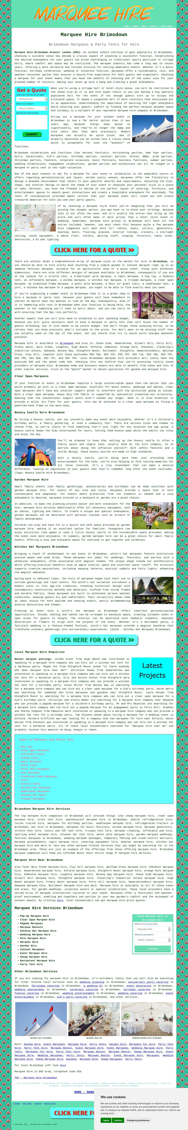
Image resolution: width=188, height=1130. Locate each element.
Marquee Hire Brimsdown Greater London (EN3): (48, 52)
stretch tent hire (28, 830)
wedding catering (130, 993)
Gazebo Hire (32, 1044)
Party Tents (97, 1044)
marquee (45, 893)
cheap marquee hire (140, 816)
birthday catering (137, 989)
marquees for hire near (133, 718)
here (60, 900)
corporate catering (84, 989)
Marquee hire (24, 343)
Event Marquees (54, 1044)
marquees (118, 71)
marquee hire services (135, 853)
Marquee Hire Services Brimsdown (49, 908)
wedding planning (92, 982)
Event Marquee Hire (89, 1048)
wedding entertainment (78, 993)
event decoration (139, 986)
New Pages (27, 1104)
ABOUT (144, 26)
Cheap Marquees (111, 1059)
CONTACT (154, 26)
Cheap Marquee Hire (148, 1051)
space (70, 99)
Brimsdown (160, 261)
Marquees (153, 1055)
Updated (37, 1104)
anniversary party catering (148, 982)
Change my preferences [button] (138, 1120)
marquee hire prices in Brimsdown (116, 221)
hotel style (149, 217)
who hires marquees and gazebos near (87, 692)
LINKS (135, 26)
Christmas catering (45, 986)
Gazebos (71, 1059)
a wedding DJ (93, 986)
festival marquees (28, 838)
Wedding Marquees (50, 1055)
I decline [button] (118, 1120)
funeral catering (27, 993)
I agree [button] (106, 1120)
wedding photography (29, 989)
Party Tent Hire (35, 1048)
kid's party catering (72, 997)
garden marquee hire (30, 490)
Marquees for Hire (142, 1044)
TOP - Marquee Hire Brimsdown (36, 1077)
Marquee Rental (61, 1048)
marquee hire (114, 358)
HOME (126, 26)
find (25, 867)
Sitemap (16, 1104)
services (59, 982)
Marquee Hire (77, 1044)
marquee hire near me (47, 670)
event (94, 95)
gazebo (115, 265)
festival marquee (39, 269)
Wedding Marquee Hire (147, 1048)
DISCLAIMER (166, 26)
